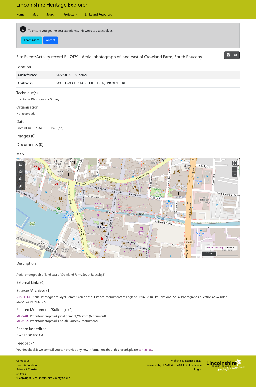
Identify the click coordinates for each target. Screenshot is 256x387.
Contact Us (22, 360)
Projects (69, 14)
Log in (198, 369)
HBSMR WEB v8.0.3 (173, 365)
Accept (50, 40)
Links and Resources (98, 14)
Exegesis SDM (193, 360)
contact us (145, 349)
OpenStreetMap (215, 248)
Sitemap (21, 373)
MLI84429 (22, 321)
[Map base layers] (21, 172)
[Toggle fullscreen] (234, 163)
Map (35, 14)
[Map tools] (21, 186)
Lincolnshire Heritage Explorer (51, 5)
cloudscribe (195, 365)
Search (50, 14)
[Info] (21, 179)
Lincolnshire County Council (54, 378)
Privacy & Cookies (26, 369)
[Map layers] (21, 165)
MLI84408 (22, 316)
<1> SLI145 (23, 297)
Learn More (31, 40)
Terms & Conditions (28, 365)
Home (20, 14)
